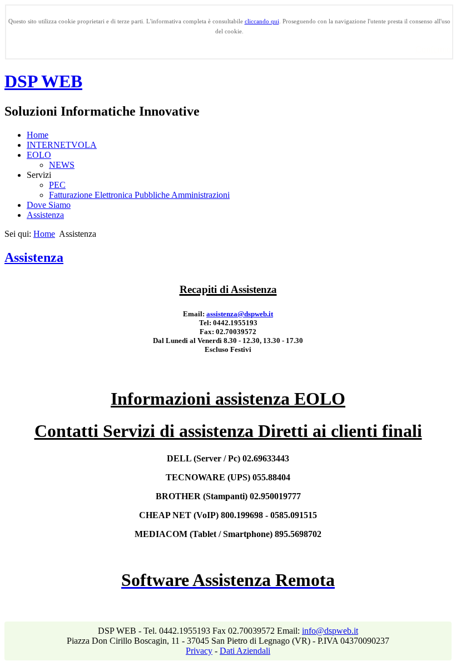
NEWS (62, 165)
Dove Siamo (49, 205)
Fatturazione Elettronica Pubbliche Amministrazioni (139, 195)
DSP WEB (43, 81)
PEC (57, 185)
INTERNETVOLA (62, 145)
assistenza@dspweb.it (239, 314)
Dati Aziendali (245, 650)
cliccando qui (262, 21)
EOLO (39, 155)
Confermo (433, 49)
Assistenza (45, 215)
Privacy (199, 650)
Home (37, 135)
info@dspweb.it (330, 630)
